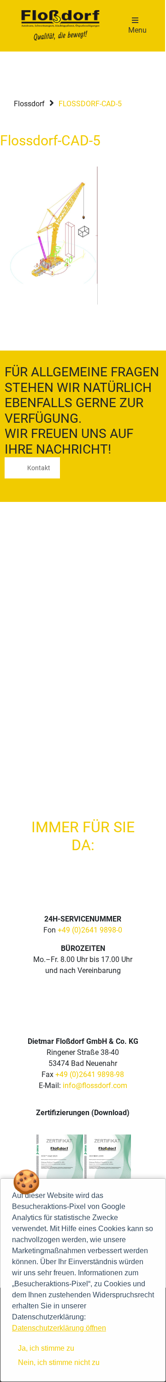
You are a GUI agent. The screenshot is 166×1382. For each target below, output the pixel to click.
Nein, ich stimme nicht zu (59, 1362)
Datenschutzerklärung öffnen (59, 1328)
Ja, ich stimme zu (46, 1348)
